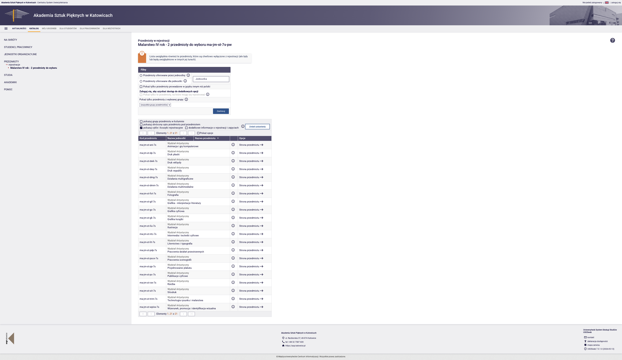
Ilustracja (172, 227)
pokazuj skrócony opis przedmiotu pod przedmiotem (171, 124)
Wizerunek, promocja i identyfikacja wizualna (191, 308)
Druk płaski (173, 154)
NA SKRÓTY (10, 39)
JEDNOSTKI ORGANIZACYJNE (20, 54)
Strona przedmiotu (249, 144)
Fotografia (173, 195)
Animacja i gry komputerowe (182, 146)
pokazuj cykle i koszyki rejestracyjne (163, 127)
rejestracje (14, 64)
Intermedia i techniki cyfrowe (183, 235)
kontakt (590, 337)
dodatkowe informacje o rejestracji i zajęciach (213, 127)
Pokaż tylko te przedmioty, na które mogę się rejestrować (174, 94)
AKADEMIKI (10, 82)
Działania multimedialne (180, 186)
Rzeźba (171, 284)
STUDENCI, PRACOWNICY (18, 47)
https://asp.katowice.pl (295, 346)
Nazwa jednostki (176, 138)
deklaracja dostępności (597, 341)
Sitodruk (172, 292)
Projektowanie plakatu (179, 267)
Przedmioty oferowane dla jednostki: (163, 81)
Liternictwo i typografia (179, 243)
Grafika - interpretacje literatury (184, 203)
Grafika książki (175, 219)
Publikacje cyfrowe (177, 276)
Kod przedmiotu (148, 138)
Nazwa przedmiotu (205, 138)
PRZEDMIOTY (11, 61)
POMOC (8, 89)
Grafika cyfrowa (175, 211)
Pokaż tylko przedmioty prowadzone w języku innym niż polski (176, 86)
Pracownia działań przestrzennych (185, 251)
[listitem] (19, 28)
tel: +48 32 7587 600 (294, 342)
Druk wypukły (174, 170)
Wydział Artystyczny (178, 143)
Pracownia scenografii (179, 259)
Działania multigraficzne (180, 178)
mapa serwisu (593, 345)
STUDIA (8, 75)
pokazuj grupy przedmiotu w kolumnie (163, 121)
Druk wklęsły (174, 162)
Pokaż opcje (206, 133)
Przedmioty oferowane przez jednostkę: (164, 75)
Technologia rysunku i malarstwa (185, 300)
